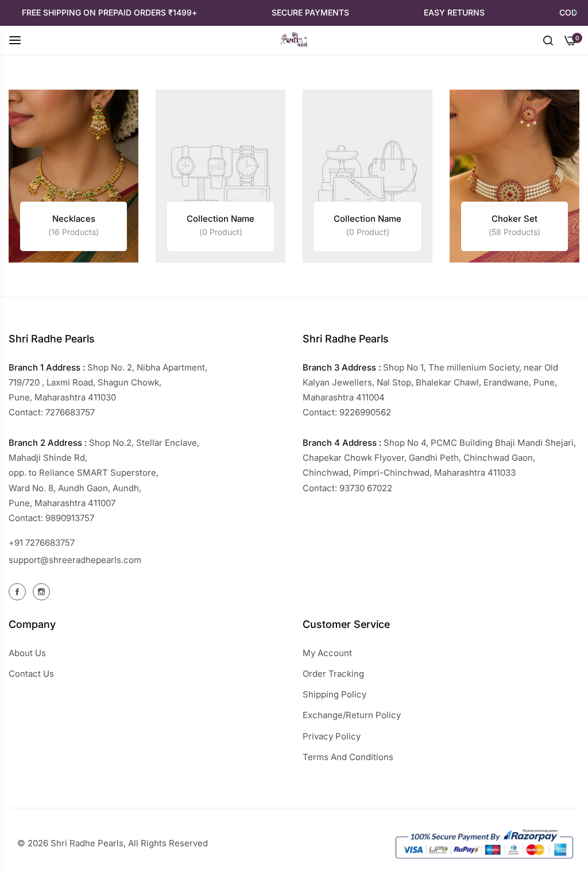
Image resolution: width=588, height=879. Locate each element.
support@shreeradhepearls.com (75, 559)
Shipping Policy (334, 694)
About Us (27, 652)
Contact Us (31, 673)
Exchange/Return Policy (352, 715)
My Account (327, 652)
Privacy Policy (332, 736)
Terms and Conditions (348, 756)
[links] (73, 176)
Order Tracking (333, 673)
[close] (575, 12)
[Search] (548, 39)
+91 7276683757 (42, 542)
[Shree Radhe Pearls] (294, 40)
